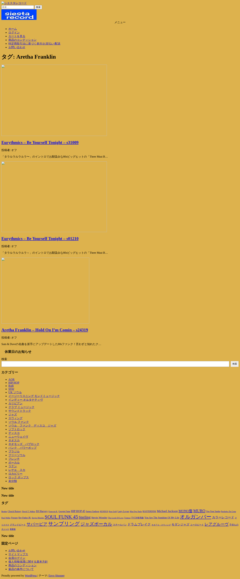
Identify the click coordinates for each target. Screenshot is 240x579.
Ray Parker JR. (24, 518)
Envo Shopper (56, 575)
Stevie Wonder (99, 517)
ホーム (12, 28)
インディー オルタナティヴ (25, 399)
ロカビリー (15, 473)
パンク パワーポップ (22, 447)
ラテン (12, 466)
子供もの (233, 525)
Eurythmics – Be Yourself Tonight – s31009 (40, 142)
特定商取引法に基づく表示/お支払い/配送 (34, 43)
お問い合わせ (16, 47)
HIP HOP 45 (78, 511)
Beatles (4, 511)
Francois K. (53, 511)
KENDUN (104, 511)
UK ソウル (15, 392)
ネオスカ (14, 440)
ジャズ (12, 414)
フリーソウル (16, 455)
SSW (11, 388)
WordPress (31, 575)
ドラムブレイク (139, 524)
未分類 (12, 481)
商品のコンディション (22, 39)
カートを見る (16, 36)
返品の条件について (21, 569)
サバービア (37, 524)
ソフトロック (16, 429)
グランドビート (18, 525)
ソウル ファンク (18, 421)
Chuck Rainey (14, 511)
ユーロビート (197, 524)
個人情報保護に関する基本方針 (28, 561)
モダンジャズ (180, 524)
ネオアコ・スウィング (161, 525)
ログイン (14, 32)
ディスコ (14, 432)
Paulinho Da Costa (228, 511)
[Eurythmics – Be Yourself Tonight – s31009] (54, 134)
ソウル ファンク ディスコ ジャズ (32, 425)
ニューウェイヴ (18, 436)
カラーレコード (223, 517)
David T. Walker (28, 511)
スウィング (15, 418)
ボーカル (14, 462)
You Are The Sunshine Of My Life (161, 517)
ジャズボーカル (96, 523)
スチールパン (120, 525)
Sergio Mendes (38, 518)
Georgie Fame (64, 511)
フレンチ (14, 458)
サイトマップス (18, 554)
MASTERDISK (149, 511)
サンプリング (64, 524)
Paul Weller (6, 518)
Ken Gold (113, 511)
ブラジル (14, 451)
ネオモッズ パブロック (23, 444)
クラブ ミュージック (21, 407)
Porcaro (14, 518)
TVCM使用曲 (137, 518)
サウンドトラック (19, 410)
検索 (4, 359)
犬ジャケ (5, 529)
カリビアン (15, 403)
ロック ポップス (18, 477)
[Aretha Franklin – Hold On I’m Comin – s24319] (45, 322)
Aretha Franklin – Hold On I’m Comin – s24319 (44, 330)
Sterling (85, 517)
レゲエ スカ (16, 469)
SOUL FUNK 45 (61, 516)
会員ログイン (16, 557)
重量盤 (13, 529)
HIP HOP (13, 382)
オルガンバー (195, 516)
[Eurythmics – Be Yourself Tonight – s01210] (54, 231)
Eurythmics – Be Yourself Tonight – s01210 (40, 238)
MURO (199, 511)
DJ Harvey (42, 511)
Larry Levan (123, 511)
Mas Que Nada (136, 511)
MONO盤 (186, 511)
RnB (11, 385)
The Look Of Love (116, 518)
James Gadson (92, 511)
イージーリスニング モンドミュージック (34, 396)
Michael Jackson (167, 511)
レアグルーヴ (217, 524)
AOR (11, 379)
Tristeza (127, 518)
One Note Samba (213, 511)
